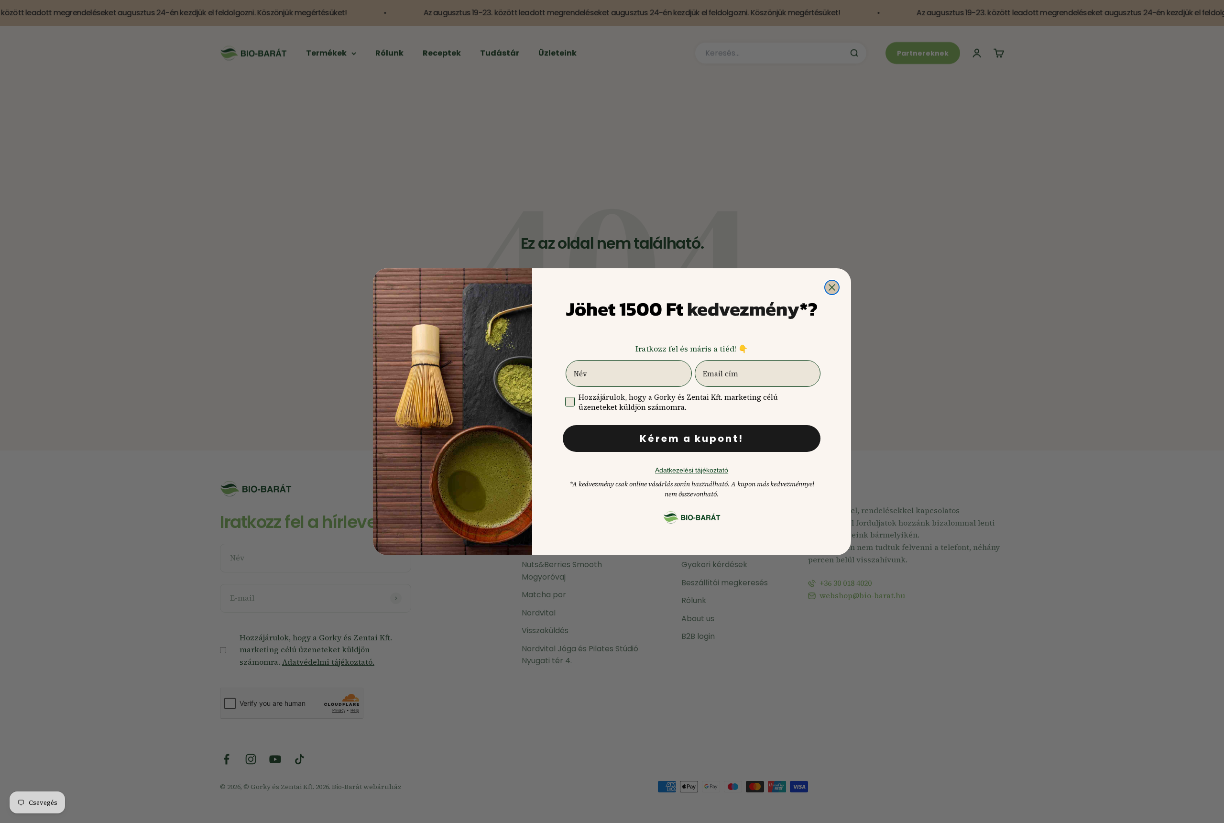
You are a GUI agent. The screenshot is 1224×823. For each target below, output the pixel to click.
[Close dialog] (832, 287)
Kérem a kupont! (691, 438)
